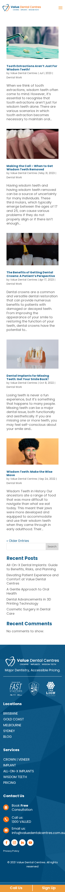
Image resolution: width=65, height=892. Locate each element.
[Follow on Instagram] (14, 842)
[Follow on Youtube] (30, 842)
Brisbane (10, 713)
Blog (7, 736)
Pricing (9, 782)
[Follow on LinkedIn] (22, 842)
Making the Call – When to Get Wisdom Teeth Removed (29, 167)
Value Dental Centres (23, 73)
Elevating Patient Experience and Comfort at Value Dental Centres (32, 579)
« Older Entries (17, 540)
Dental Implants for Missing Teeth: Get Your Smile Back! (27, 377)
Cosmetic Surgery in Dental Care (28, 611)
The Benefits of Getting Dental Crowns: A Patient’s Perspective (30, 274)
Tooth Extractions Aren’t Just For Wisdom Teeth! (31, 68)
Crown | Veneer (16, 759)
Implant (9, 765)
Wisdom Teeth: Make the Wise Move (29, 473)
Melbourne (12, 725)
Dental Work (14, 77)
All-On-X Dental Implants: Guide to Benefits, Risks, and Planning (32, 567)
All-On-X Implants (18, 771)
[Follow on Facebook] (6, 842)
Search (52, 546)
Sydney (9, 731)
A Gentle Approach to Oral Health (27, 591)
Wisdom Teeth (15, 777)
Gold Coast (13, 719)
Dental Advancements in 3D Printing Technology (28, 601)
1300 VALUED (21, 821)
